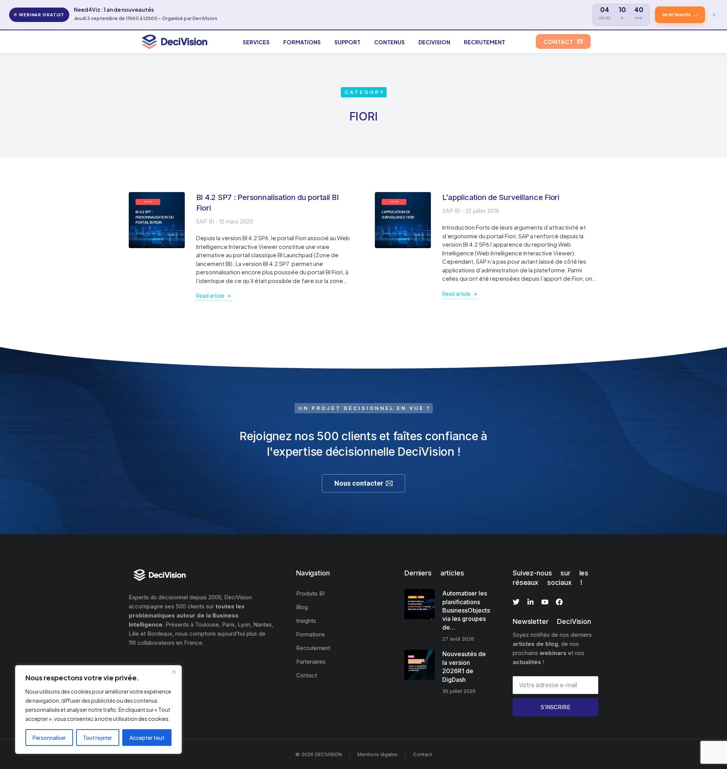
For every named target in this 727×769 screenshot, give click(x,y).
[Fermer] (173, 671)
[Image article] (157, 220)
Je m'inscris (680, 14)
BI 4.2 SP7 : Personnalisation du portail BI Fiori (267, 203)
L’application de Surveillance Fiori (500, 197)
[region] (98, 709)
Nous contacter (358, 483)
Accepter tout (146, 737)
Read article (210, 296)
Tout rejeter (97, 737)
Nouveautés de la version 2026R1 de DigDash (464, 666)
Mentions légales (377, 754)
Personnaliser (49, 737)
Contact (422, 754)
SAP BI (205, 221)
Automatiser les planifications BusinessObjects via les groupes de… (466, 610)
